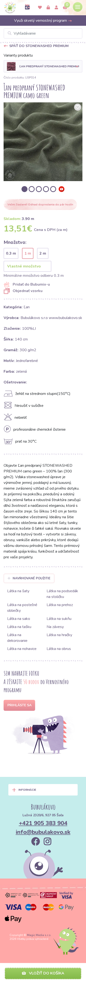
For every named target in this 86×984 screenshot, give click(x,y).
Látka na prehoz (60, 604)
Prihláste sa (19, 705)
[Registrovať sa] (56, 7)
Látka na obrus (59, 648)
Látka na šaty (18, 591)
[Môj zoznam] (40, 7)
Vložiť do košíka (46, 973)
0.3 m (11, 253)
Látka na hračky (59, 635)
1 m (27, 253)
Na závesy (55, 626)
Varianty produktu (18, 55)
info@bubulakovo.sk (43, 832)
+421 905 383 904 (43, 823)
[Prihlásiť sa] (48, 7)
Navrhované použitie (31, 578)
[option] (43, 141)
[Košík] (65, 7)
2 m (42, 253)
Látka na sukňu (59, 618)
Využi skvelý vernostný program (41, 20)
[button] (43, 66)
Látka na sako (18, 618)
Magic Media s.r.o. (39, 935)
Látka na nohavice (22, 648)
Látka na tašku (19, 626)
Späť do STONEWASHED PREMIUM (39, 46)
